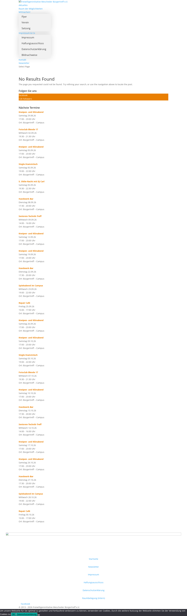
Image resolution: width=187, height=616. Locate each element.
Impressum (28, 37)
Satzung (26, 28)
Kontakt (22, 59)
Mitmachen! (24, 12)
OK (13, 614)
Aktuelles (23, 5)
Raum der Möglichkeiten (31, 8)
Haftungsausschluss (33, 43)
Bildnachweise (29, 55)
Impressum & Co (27, 33)
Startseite (93, 559)
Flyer (24, 16)
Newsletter (24, 63)
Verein (25, 22)
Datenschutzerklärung (34, 49)
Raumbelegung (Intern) (93, 598)
